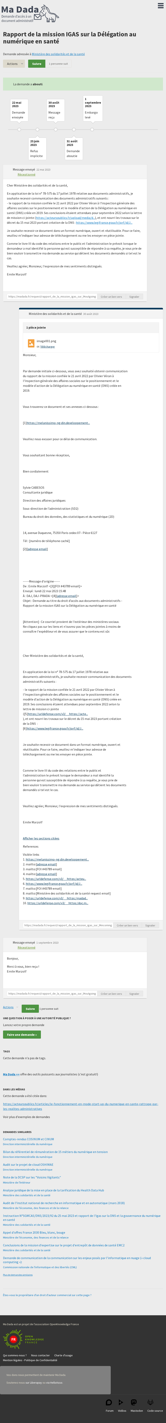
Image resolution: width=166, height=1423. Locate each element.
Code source (155, 1410)
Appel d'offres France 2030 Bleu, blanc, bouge (34, 1232)
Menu (160, 5)
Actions (12, 64)
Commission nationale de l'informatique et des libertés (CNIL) (40, 1267)
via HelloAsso (54, 1382)
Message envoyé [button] (24, 169)
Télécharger (47, 346)
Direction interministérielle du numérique (27, 1144)
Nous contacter (40, 1355)
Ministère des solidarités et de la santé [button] (55, 314)
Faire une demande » (22, 1035)
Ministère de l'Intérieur (16, 1182)
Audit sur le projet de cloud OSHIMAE (28, 1164)
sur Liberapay (34, 1382)
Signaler (134, 297)
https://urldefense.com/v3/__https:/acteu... (56, 879)
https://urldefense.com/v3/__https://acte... (58, 714)
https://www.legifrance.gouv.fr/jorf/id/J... (104, 222)
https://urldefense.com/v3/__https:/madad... (57, 898)
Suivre (36, 64)
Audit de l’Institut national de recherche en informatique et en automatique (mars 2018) (64, 1203)
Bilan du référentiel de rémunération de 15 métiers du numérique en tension (55, 1152)
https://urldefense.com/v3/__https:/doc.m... (57, 903)
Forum (110, 1410)
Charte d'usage (63, 1355)
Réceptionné (26, 174)
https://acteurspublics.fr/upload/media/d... (65, 218)
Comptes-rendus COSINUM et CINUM (28, 1139)
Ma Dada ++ (11, 1074)
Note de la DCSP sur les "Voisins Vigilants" (32, 1177)
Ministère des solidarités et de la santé (58, 54)
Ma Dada (30, 14)
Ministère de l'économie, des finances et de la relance (36, 1208)
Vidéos (122, 1410)
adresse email (37, 549)
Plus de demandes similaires (18, 1274)
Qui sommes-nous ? (15, 1355)
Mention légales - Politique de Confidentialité (30, 1360)
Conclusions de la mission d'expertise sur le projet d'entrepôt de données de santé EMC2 (64, 1245)
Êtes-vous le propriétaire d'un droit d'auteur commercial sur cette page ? (47, 1295)
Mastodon (137, 1410)
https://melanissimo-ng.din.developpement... (58, 423)
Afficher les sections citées (41, 838)
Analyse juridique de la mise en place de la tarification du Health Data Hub (53, 1190)
